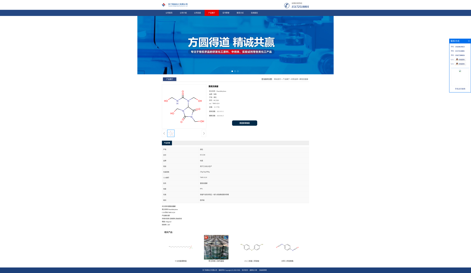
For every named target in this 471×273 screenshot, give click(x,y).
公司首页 (169, 13)
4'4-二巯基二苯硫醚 (251, 261)
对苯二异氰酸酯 (287, 261)
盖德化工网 (253, 270)
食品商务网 (263, 270)
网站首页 (277, 79)
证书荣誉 (225, 13)
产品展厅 (211, 13)
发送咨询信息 (244, 123)
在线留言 (254, 13)
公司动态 (197, 13)
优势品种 (294, 79)
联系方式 (240, 13)
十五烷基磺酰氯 (181, 261)
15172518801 (300, 6)
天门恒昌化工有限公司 (209, 270)
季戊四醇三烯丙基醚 (216, 261)
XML (238, 270)
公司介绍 (183, 13)
